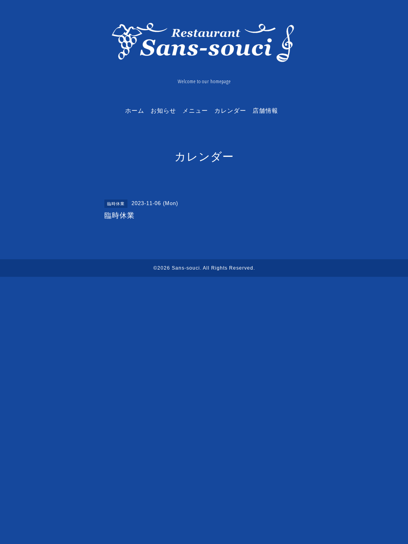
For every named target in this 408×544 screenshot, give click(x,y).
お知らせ (163, 110)
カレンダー (230, 110)
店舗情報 (265, 110)
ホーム (134, 110)
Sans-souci (186, 268)
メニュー (195, 110)
